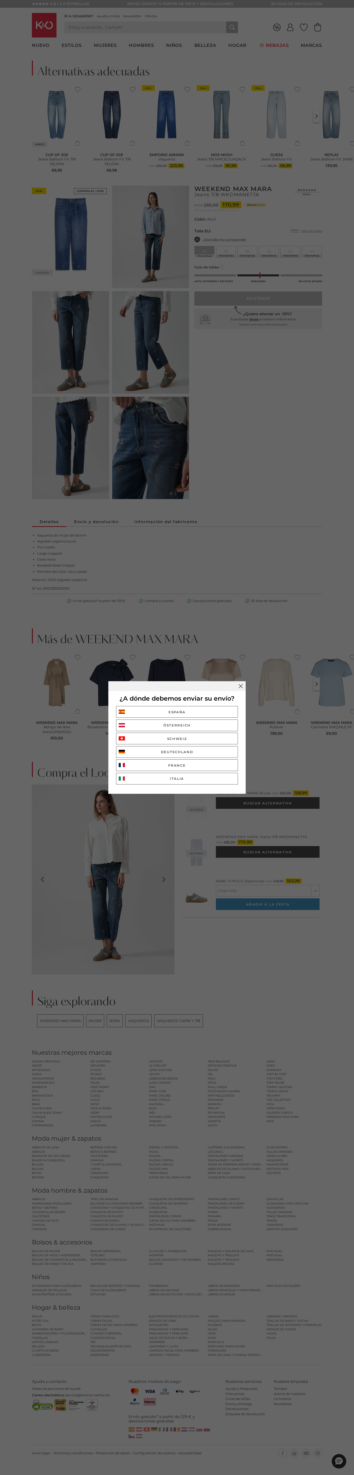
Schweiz (177, 739)
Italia (177, 778)
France (177, 765)
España (177, 712)
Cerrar (241, 686)
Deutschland (177, 752)
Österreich (177, 725)
